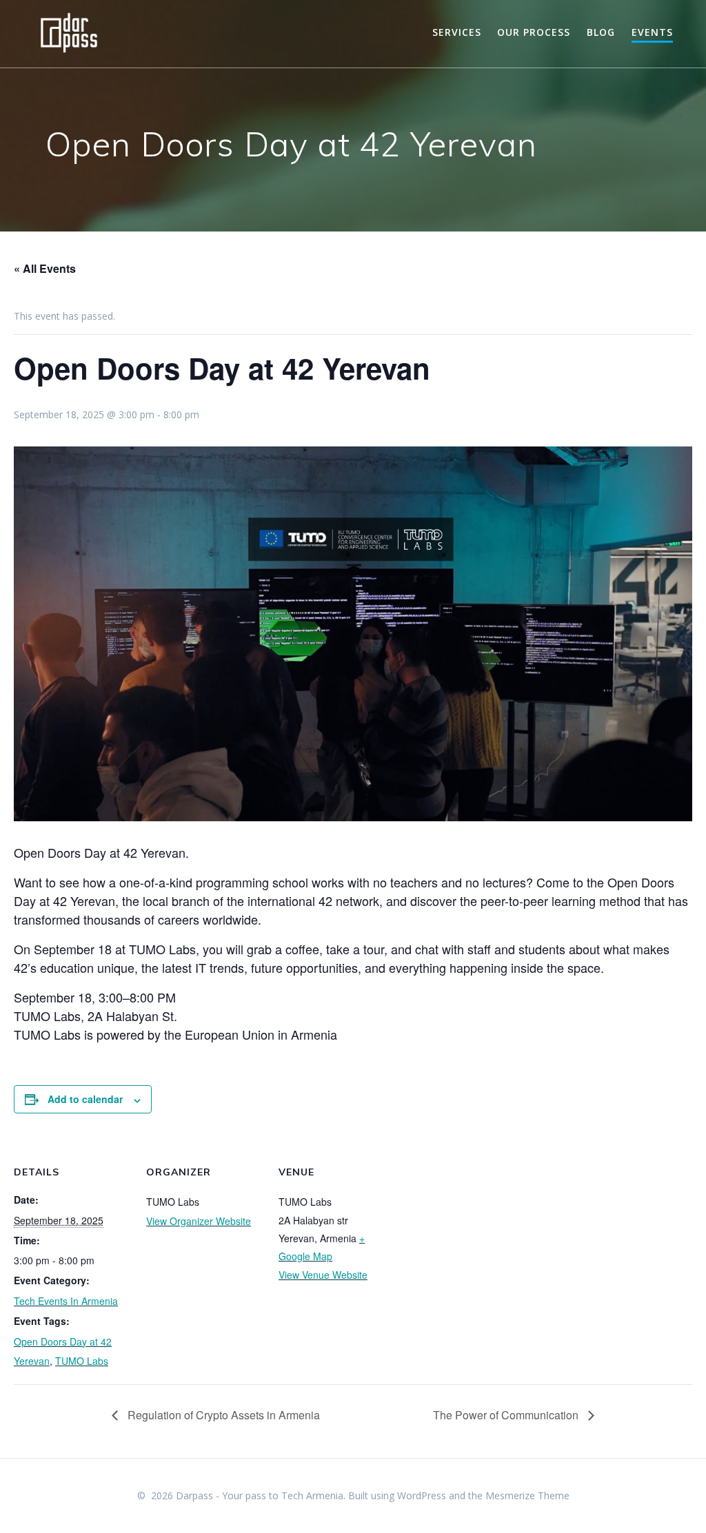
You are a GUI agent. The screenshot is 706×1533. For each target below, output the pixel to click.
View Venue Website (323, 1275)
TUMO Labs (81, 1361)
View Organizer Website (198, 1221)
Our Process (533, 32)
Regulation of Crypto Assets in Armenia (222, 1415)
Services (456, 32)
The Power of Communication (507, 1415)
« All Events (45, 268)
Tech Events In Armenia (66, 1301)
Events (652, 32)
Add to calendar (85, 1099)
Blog (601, 32)
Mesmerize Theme (527, 1495)
